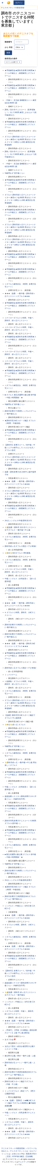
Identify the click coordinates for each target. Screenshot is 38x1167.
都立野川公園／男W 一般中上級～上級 (20, 1056)
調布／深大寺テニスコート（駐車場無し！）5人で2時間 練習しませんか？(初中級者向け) (20, 112)
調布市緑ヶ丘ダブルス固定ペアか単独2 (20, 546)
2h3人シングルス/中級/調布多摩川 (18, 880)
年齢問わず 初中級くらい (15, 173)
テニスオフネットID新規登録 (12, 8)
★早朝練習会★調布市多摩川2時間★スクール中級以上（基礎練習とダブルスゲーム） (20, 73)
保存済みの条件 (11, 59)
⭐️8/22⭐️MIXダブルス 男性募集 (18, 553)
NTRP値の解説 (18, 1156)
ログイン (19, 3)
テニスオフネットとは (19, 1151)
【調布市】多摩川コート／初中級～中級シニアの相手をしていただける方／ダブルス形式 (20, 447)
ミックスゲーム (11, 675)
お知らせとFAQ (18, 1154)
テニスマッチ (23, 1162)
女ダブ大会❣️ (10, 1040)
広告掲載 (29, 1156)
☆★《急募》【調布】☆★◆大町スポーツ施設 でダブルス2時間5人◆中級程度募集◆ (20, 1103)
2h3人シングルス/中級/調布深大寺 (18, 521)
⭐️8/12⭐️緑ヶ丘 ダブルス (15, 725)
